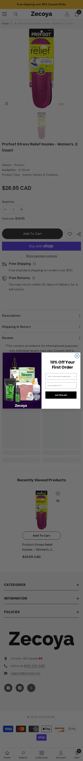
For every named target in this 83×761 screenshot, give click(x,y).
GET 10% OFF (61, 395)
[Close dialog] (77, 355)
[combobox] (61, 376)
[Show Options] (74, 376)
